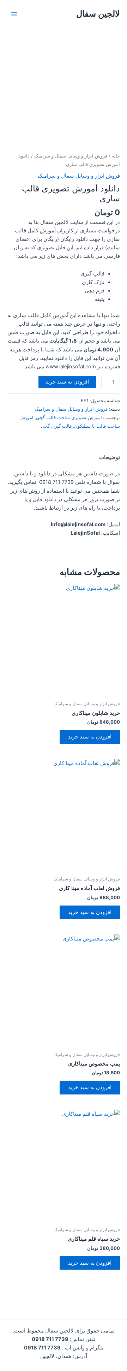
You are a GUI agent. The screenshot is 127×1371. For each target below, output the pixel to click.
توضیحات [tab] (109, 457)
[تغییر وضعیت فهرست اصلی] (14, 14)
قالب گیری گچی (56, 426)
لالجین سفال (98, 13)
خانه (116, 156)
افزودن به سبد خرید (67, 382)
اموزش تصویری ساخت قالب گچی (69, 417)
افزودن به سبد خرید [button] (89, 737)
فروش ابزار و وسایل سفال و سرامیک (70, 156)
